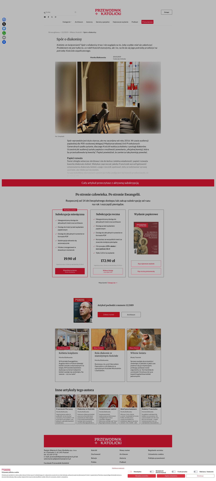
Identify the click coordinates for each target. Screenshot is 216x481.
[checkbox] (130, 472)
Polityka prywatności (118, 468)
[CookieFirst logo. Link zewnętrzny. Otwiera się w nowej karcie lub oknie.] (6, 470)
